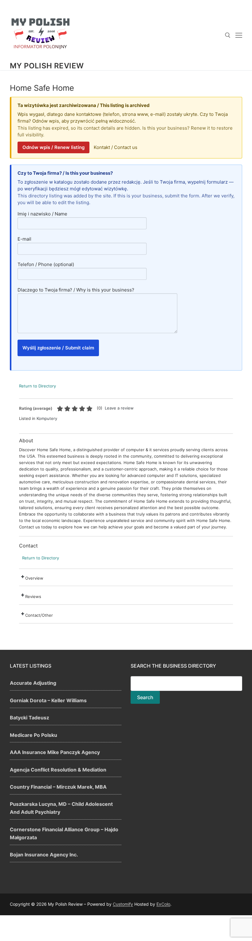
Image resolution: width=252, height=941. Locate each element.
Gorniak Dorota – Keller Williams (48, 700)
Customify (123, 904)
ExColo (163, 904)
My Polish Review (47, 65)
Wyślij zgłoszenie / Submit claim (58, 348)
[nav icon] (238, 35)
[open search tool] (227, 35)
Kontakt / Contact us (115, 147)
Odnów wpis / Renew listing (53, 147)
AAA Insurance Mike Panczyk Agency (55, 752)
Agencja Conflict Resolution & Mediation (58, 770)
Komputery (47, 418)
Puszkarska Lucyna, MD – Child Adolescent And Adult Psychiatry (61, 808)
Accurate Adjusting (33, 683)
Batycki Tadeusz (29, 717)
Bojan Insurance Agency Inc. (44, 854)
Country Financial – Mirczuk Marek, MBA (58, 787)
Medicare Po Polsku (33, 735)
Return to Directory (37, 385)
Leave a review (119, 408)
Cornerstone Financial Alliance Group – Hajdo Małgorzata (64, 833)
